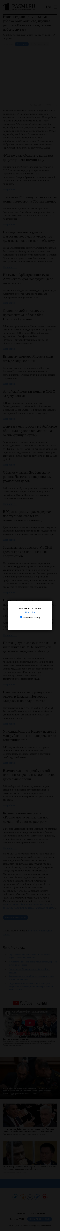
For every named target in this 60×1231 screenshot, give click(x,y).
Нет (27, 612)
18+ (48, 6)
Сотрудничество (37, 1213)
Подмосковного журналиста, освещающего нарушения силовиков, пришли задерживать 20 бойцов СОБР (31, 986)
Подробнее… (10, 189)
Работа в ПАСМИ (17, 1219)
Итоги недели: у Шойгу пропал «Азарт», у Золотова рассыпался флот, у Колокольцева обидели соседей (27, 1089)
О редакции (20, 1213)
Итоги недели (21, 44)
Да (33, 612)
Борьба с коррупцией (39, 44)
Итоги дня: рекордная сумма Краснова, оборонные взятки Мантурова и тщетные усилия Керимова (30, 1168)
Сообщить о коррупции (15, 917)
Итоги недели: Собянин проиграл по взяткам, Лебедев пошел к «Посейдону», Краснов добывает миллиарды (28, 1130)
